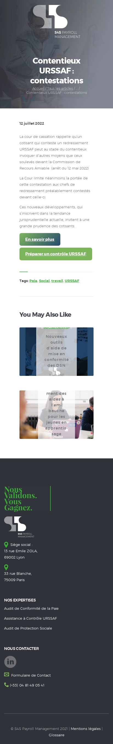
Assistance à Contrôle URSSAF (30, 618)
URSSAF (72, 281)
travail (57, 281)
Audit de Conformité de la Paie (31, 609)
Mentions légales (86, 729)
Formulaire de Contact (30, 675)
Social (44, 281)
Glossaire (56, 735)
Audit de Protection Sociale (28, 628)
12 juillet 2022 (31, 123)
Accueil (38, 89)
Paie (33, 281)
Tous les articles (60, 89)
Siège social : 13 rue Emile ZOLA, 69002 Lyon (21, 551)
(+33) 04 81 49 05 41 (27, 685)
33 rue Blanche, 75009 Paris (18, 577)
